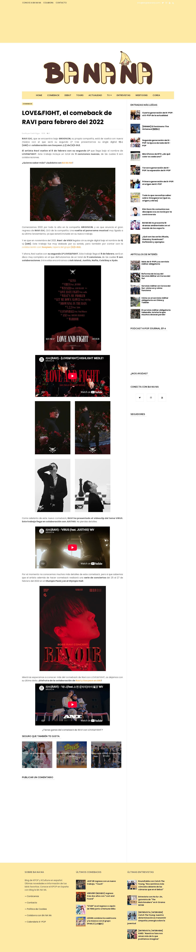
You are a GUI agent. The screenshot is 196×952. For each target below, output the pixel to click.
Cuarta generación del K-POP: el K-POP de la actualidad (157, 114)
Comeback (53, 95)
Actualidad (95, 95)
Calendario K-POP (36, 921)
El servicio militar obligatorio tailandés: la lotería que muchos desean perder (156, 312)
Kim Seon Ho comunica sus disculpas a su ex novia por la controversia (157, 212)
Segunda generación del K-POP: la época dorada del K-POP (156, 143)
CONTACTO (61, 2)
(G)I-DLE (76, 247)
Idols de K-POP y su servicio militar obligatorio (155, 262)
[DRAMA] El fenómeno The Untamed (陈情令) (155, 127)
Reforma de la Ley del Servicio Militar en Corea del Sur (155, 276)
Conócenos (33, 896)
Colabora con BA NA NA (39, 915)
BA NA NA (67, 162)
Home (39, 95)
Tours (79, 95)
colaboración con (32, 247)
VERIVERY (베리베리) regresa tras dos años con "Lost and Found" (100, 896)
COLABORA (48, 2)
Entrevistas (123, 95)
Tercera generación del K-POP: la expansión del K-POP (156, 169)
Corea (156, 95)
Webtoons (141, 95)
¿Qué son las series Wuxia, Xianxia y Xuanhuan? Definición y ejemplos (155, 239)
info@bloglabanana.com (148, 2)
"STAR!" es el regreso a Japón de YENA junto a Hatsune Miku (101, 907)
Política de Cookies (37, 909)
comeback (27, 104)
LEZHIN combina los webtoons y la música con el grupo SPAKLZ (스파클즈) (101, 921)
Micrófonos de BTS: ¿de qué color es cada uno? (156, 155)
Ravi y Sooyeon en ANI (88, 680)
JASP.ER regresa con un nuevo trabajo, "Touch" (101, 882)
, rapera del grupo (56, 247)
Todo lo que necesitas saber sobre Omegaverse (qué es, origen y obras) (156, 198)
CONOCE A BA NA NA (31, 2)
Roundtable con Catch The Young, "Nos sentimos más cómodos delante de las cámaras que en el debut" (151, 885)
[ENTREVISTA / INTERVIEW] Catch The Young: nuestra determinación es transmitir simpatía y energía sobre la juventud (146, 918)
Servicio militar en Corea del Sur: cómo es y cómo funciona (155, 288)
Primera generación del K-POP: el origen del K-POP (158, 182)
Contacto (32, 902)
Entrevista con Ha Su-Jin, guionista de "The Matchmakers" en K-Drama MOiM (151, 900)
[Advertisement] (45, 24)
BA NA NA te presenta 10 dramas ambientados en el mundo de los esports (156, 225)
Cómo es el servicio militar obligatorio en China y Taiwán (154, 300)
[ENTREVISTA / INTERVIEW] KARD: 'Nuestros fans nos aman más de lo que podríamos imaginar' (150, 934)
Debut (68, 95)
